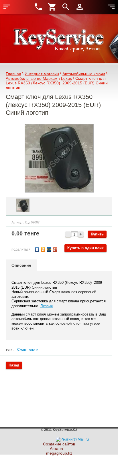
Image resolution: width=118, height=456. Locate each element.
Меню (7, 7)
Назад (14, 365)
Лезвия (46, 306)
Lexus (66, 78)
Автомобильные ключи (83, 74)
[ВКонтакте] (38, 249)
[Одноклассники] (44, 249)
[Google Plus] (56, 249)
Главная (13, 74)
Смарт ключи (27, 350)
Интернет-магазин (42, 74)
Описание (21, 265)
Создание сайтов (59, 444)
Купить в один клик (85, 248)
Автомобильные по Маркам (32, 78)
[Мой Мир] (50, 249)
